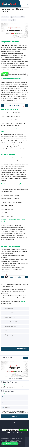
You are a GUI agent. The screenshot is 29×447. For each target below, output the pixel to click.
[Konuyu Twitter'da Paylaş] (11, 20)
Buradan (23, 301)
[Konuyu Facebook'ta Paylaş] (9, 20)
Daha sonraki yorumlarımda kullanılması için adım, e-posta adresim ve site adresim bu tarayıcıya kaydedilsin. (14, 412)
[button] (14, 259)
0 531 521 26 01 (14, 433)
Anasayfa (4, 12)
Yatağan (8, 12)
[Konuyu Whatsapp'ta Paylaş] (13, 20)
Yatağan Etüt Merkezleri (14, 378)
